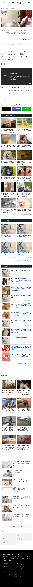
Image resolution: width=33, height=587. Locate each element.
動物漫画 (5, 543)
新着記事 (6, 564)
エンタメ (20, 568)
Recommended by (24, 214)
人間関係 (6, 566)
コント (4, 100)
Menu (4, 2)
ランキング (21, 564)
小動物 (20, 539)
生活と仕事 (21, 566)
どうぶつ (5, 531)
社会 (5, 571)
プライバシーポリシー (20, 574)
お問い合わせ (11, 574)
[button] (2, 395)
